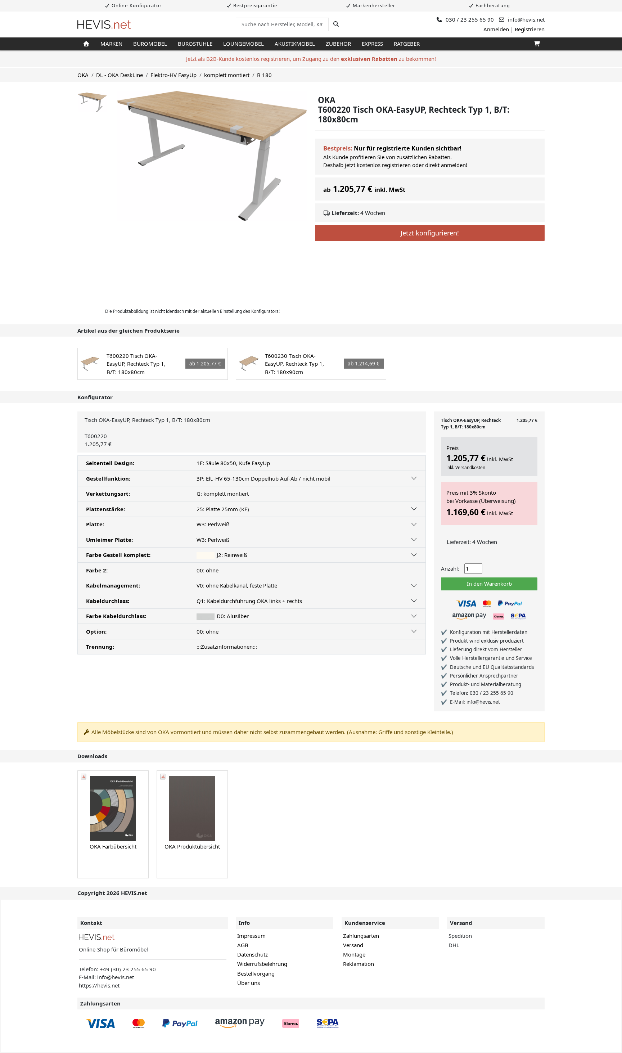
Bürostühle (195, 43)
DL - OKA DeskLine (119, 74)
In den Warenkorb (489, 583)
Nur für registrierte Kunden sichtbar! (407, 148)
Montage (354, 954)
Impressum (251, 935)
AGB (242, 945)
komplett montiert (226, 74)
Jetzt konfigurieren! (430, 233)
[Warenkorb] (536, 43)
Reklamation (358, 963)
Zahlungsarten (361, 935)
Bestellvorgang (256, 973)
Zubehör (338, 43)
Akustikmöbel (295, 43)
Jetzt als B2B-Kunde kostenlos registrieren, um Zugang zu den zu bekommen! (311, 58)
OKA (83, 74)
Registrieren (530, 29)
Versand (353, 945)
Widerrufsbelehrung (262, 963)
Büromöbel (150, 43)
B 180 (264, 74)
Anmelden (496, 29)
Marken (111, 43)
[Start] (86, 43)
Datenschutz (252, 954)
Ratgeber (407, 43)
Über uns (248, 982)
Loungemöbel (243, 43)
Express (372, 43)
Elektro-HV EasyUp (173, 74)
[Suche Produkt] (336, 24)
